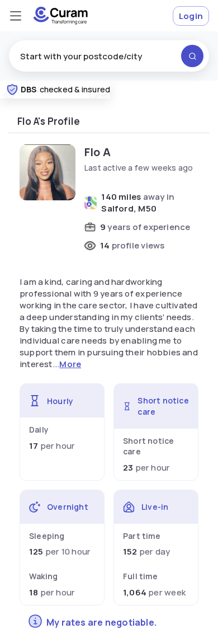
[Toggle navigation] (15, 15)
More (70, 364)
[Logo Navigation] (61, 16)
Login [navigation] (191, 16)
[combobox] (109, 56)
